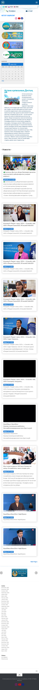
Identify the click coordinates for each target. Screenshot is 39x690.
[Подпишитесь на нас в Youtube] (19, 18)
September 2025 (5, 592)
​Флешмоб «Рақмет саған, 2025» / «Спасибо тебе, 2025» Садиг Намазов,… (19, 338)
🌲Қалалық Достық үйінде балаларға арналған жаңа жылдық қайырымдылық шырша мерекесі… (19, 174)
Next (36, 572)
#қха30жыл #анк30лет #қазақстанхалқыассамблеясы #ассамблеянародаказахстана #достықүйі (17, 426)
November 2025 (5, 589)
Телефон (11, 11)
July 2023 (3, 630)
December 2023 (5, 621)
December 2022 (5, 642)
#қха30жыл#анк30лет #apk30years (14, 514)
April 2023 (3, 635)
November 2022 (5, 644)
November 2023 (5, 623)
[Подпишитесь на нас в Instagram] (16, 18)
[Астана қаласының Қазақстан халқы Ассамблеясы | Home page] (3, 2)
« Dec (2, 81)
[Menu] (36, 2)
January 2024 (4, 620)
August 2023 (4, 628)
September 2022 (5, 647)
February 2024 (4, 618)
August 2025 (4, 594)
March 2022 (4, 651)
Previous (1, 572)
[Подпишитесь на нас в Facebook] (22, 18)
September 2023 (5, 627)
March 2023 (4, 637)
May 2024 (3, 613)
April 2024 (3, 615)
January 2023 (4, 640)
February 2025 (4, 598)
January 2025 (4, 599)
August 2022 (4, 649)
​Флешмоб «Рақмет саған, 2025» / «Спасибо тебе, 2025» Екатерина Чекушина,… (19, 380)
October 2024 (4, 604)
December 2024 (5, 601)
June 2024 (3, 611)
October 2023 (4, 625)
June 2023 (3, 632)
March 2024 (4, 616)
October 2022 (4, 645)
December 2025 (5, 587)
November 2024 (5, 603)
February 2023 (4, 639)
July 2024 (3, 609)
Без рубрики (4, 657)
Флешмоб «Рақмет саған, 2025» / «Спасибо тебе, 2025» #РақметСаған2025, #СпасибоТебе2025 (19, 224)
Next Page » (34, 561)
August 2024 (4, 608)
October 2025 (4, 591)
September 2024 (5, 606)
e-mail (29, 11)
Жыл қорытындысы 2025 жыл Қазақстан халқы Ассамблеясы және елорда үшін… (17, 467)
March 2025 (4, 596)
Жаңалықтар (4, 659)
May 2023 (3, 633)
